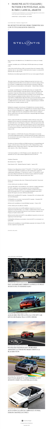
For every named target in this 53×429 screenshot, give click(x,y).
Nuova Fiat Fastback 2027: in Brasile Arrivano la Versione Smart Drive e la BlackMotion (24, 350)
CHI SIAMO (29, 16)
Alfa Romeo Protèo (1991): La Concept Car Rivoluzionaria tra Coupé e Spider (25, 316)
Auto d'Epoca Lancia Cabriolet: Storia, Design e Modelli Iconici (24, 411)
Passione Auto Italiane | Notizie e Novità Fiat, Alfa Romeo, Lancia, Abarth (28, 6)
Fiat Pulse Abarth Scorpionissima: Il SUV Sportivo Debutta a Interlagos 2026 (24, 379)
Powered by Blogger (27, 420)
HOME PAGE (15, 16)
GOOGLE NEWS (22, 16)
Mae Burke (31, 423)
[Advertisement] (26, 244)
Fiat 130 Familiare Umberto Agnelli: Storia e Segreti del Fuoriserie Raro (26, 285)
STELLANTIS (15, 230)
